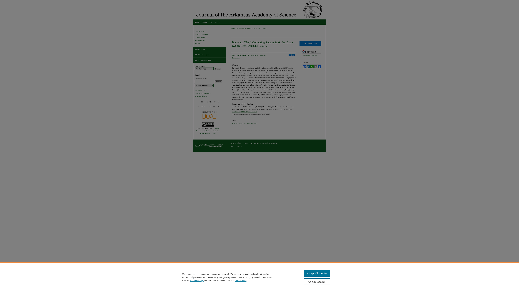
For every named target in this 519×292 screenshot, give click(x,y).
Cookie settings (197, 280)
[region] (259, 277)
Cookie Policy (241, 280)
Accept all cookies (317, 273)
